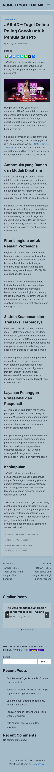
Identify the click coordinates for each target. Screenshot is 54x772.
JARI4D (9, 534)
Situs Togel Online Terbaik (16, 540)
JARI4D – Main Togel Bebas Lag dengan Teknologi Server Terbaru (41, 571)
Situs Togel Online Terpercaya (18, 545)
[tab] (21, 630)
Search (6, 657)
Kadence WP (38, 764)
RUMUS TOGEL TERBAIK (27, 534)
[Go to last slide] (7, 615)
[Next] (47, 615)
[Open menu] (48, 5)
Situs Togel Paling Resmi (16, 551)
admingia (10, 43)
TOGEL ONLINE (10, 19)
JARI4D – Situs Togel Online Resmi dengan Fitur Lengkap (13, 571)
